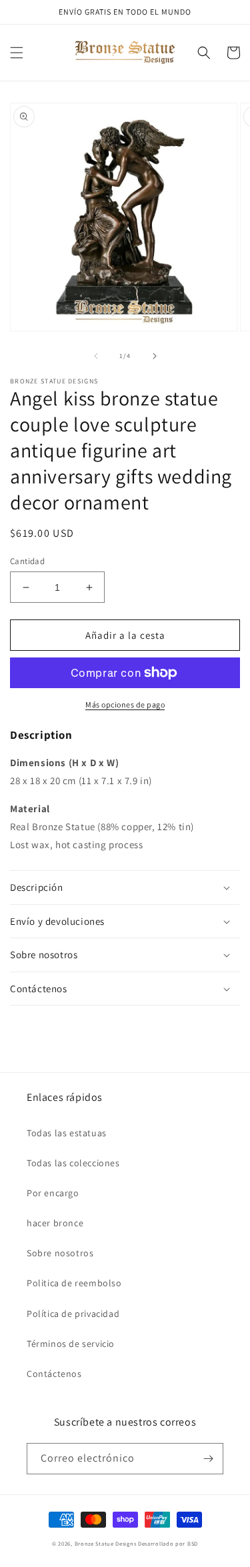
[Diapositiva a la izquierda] (96, 356)
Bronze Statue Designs (106, 1543)
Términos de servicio (71, 1344)
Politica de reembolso (74, 1283)
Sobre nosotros (60, 1253)
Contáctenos (54, 1374)
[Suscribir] (208, 1458)
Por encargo (53, 1193)
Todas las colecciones (73, 1163)
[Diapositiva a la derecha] (154, 356)
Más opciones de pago (125, 704)
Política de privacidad (73, 1314)
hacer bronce (55, 1223)
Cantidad (27, 561)
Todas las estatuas (67, 1133)
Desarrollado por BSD (168, 1543)
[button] (16, 52)
